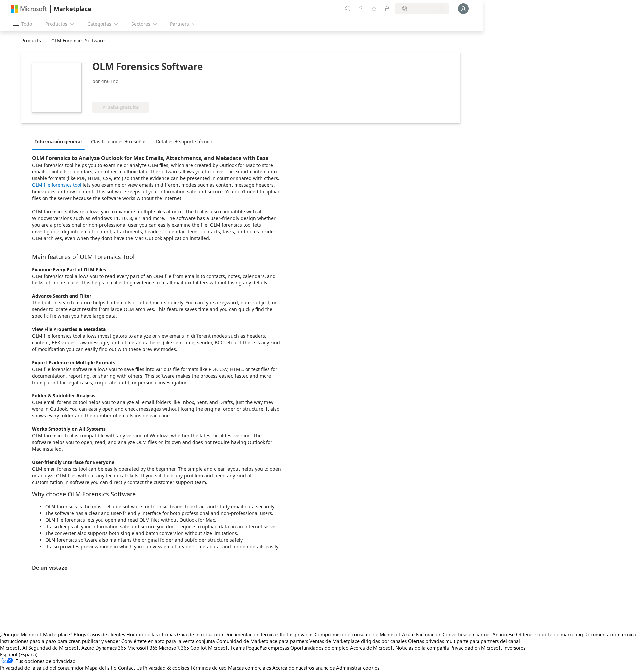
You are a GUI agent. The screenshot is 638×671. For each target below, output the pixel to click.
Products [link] (31, 40)
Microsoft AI (13, 647)
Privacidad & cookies (166, 667)
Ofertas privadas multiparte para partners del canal (464, 641)
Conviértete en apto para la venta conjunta (168, 641)
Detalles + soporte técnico (184, 141)
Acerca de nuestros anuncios (303, 667)
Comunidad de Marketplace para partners (262, 641)
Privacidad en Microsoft (476, 647)
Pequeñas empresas (267, 647)
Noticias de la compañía (422, 647)
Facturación (428, 634)
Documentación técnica (250, 634)
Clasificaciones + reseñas (119, 141)
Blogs (80, 634)
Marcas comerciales (249, 667)
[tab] (60, 141)
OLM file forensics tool (56, 185)
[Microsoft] (29, 9)
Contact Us (130, 667)
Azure (87, 647)
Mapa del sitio (101, 667)
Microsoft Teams (226, 647)
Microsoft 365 (142, 647)
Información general (58, 141)
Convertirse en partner (467, 634)
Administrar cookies (357, 667)
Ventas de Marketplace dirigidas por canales (358, 641)
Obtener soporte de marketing (549, 634)
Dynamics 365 (110, 647)
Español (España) (19, 654)
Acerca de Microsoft (372, 647)
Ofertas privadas (295, 634)
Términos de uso (208, 667)
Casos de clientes (106, 634)
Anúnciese (503, 634)
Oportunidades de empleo (319, 647)
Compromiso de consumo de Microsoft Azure (365, 634)
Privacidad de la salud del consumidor (42, 667)
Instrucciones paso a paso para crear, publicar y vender (60, 641)
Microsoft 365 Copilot (183, 647)
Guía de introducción (200, 634)
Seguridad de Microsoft (54, 647)
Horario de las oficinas (151, 634)
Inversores (514, 647)
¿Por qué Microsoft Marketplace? (36, 634)
